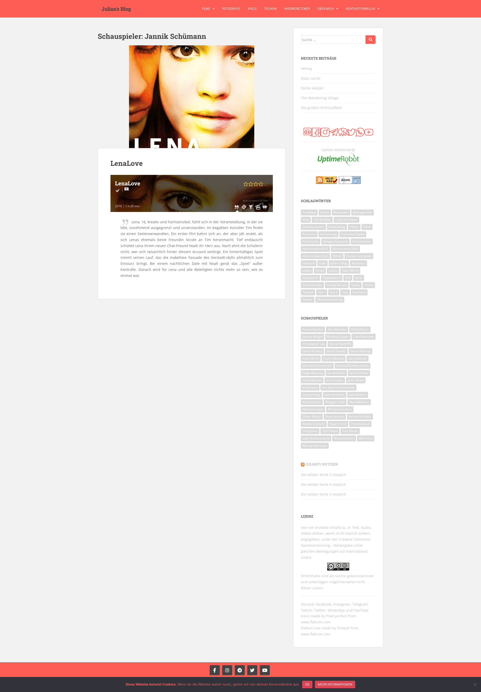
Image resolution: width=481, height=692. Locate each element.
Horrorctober (361, 241)
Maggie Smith (335, 402)
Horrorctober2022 (315, 256)
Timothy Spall (360, 424)
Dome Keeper (312, 88)
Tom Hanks (350, 431)
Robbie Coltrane (314, 424)
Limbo (320, 270)
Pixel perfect (336, 616)
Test (345, 292)
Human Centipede (359, 256)
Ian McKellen (336, 373)
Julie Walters (357, 395)
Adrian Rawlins (313, 329)
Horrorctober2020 (345, 249)
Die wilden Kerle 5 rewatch (323, 474)
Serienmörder (312, 285)
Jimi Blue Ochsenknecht (338, 387)
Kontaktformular (360, 9)
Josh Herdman (334, 395)
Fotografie (231, 9)
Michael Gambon (340, 409)
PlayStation (310, 278)
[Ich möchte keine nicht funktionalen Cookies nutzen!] (474, 684)
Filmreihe (309, 234)
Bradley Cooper (338, 336)
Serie (358, 278)
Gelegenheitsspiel (335, 241)
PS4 (347, 278)
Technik (270, 9)
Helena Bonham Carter (352, 366)
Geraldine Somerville (317, 366)
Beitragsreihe (362, 212)
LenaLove (126, 163)
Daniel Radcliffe (340, 344)
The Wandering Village (320, 97)
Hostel (337, 256)
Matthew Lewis (313, 409)
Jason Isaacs (334, 380)
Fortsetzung (328, 234)
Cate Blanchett (363, 336)
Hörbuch (309, 263)
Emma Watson (333, 358)
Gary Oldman (357, 358)
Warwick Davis (344, 438)
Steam (368, 285)
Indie (322, 263)
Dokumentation (313, 227)
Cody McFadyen (346, 219)
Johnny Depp (311, 395)
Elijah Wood (311, 358)
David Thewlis (336, 351)
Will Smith (366, 438)
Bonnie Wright (312, 336)
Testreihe (359, 292)
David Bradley (312, 351)
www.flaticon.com (315, 622)
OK (307, 684)
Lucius (333, 270)
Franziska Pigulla (353, 234)
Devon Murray (360, 351)
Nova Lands (310, 78)
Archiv (324, 212)
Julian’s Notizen (321, 464)
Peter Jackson (334, 416)
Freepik (343, 628)
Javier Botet (356, 380)
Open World (350, 270)
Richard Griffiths (360, 416)
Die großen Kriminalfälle (321, 107)
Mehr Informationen (335, 684)
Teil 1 (321, 292)
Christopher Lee (314, 344)
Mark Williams (359, 402)
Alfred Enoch (360, 329)
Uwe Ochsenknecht (316, 438)
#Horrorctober (297, 9)
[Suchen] (371, 39)
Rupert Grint (337, 424)
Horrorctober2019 (315, 249)
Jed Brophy (310, 387)
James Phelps (359, 373)
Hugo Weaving (313, 373)
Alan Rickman (337, 329)
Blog (306, 219)
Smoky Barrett (337, 285)
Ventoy (306, 68)
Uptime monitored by (338, 149)
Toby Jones (310, 431)
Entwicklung (337, 227)
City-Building (322, 219)
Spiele (252, 9)
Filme (206, 9)
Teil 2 (333, 292)
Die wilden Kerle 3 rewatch (323, 494)
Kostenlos (358, 263)
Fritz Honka (310, 241)
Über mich (325, 9)
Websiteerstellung (329, 299)
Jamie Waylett (312, 380)
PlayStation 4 (332, 278)
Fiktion (354, 227)
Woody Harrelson (315, 445)
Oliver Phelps (312, 416)
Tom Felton (330, 431)
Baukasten (341, 212)
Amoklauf (309, 212)
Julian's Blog (116, 9)
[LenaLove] (192, 96)
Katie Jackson (312, 402)
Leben (307, 270)
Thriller (308, 299)
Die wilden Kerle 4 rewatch (323, 484)
